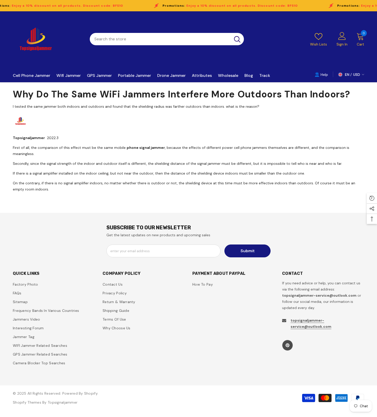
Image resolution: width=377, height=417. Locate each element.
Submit (248, 250)
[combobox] (160, 39)
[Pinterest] (287, 345)
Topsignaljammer (62, 402)
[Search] (167, 39)
